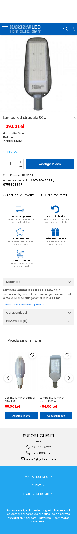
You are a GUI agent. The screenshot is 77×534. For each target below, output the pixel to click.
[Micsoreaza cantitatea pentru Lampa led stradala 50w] (20, 166)
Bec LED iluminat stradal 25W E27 (20, 399)
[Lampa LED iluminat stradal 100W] (56, 372)
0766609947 (41, 453)
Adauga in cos (50, 164)
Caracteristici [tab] (16, 312)
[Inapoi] (74, 117)
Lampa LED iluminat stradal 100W (52, 399)
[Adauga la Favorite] (32, 355)
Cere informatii (55, 195)
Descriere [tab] (13, 282)
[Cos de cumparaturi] (73, 29)
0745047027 (41, 447)
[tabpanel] (38, 73)
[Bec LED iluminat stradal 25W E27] (21, 372)
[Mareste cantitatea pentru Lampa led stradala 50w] (20, 161)
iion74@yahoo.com (41, 459)
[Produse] (5, 29)
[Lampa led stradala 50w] (38, 73)
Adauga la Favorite (20, 195)
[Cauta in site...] (65, 29)
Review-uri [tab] (17, 321)
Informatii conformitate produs (23, 304)
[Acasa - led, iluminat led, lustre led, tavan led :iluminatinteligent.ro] (26, 29)
